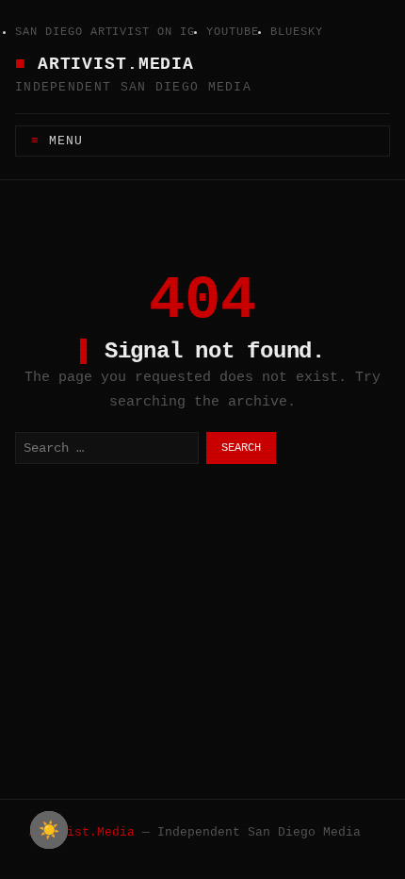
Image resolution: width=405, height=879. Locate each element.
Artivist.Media (116, 64)
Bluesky (296, 32)
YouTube (232, 32)
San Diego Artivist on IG (105, 32)
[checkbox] (49, 830)
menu (66, 141)
